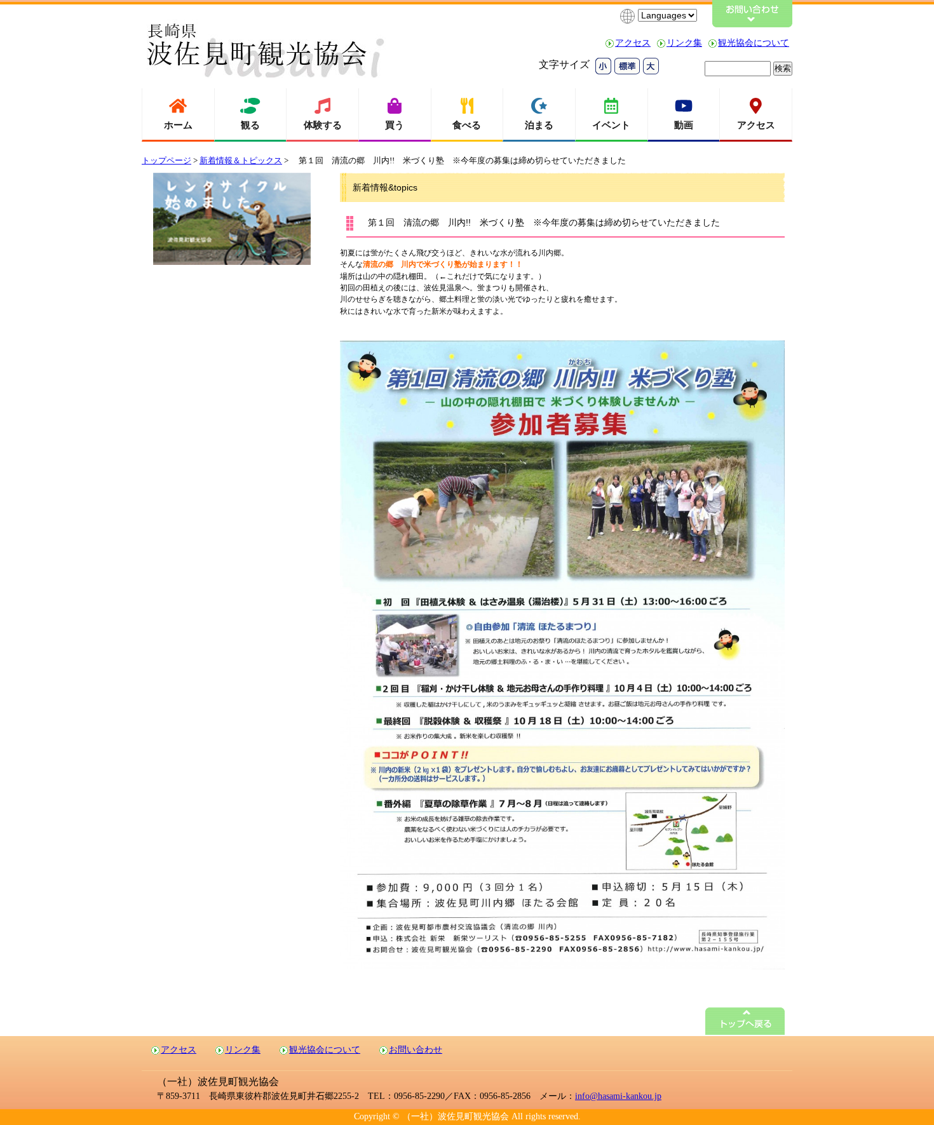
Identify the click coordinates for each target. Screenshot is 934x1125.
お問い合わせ (415, 1049)
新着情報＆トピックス (241, 160)
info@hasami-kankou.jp (618, 1096)
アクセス (633, 43)
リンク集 (684, 43)
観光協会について (753, 43)
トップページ (166, 160)
